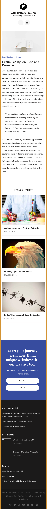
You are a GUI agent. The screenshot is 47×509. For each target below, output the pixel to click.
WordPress (23, 499)
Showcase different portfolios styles (25, 452)
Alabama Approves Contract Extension (22, 228)
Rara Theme (25, 496)
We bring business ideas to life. (24, 440)
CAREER (22, 388)
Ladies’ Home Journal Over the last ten (22, 315)
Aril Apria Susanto (23, 13)
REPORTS (22, 381)
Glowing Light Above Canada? (18, 271)
